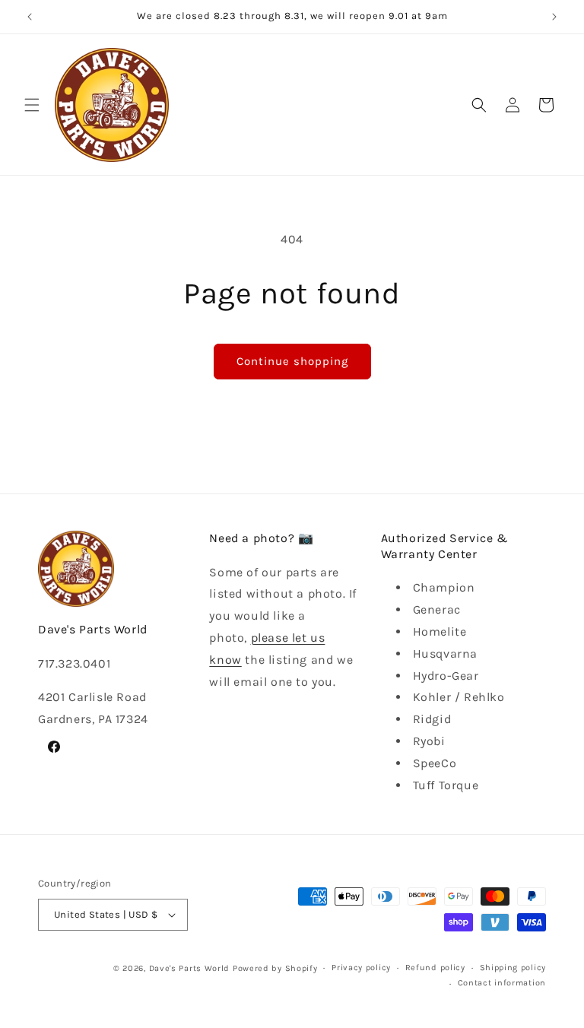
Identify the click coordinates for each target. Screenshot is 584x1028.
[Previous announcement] (29, 16)
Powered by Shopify (275, 968)
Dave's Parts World (189, 968)
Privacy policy (361, 967)
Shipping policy (513, 967)
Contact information (502, 983)
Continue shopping (292, 361)
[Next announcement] (554, 16)
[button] (32, 105)
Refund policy (435, 967)
